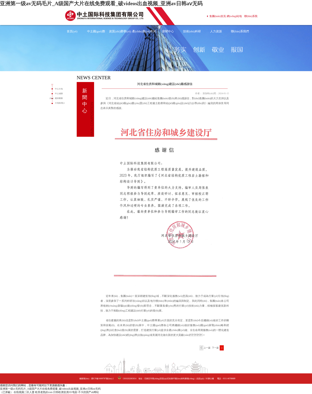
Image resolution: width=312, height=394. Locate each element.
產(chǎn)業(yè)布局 (144, 31)
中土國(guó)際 (96, 31)
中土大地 (59, 89)
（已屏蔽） (6, 392)
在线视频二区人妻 (24, 392)
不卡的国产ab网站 (88, 392)
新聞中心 (168, 31)
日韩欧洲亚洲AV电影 (65, 392)
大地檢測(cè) (60, 103)
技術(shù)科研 (192, 31)
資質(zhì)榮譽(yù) (120, 31)
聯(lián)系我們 (240, 31)
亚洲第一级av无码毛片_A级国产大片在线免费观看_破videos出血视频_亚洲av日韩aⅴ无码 (101, 3)
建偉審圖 (59, 98)
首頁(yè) (72, 31)
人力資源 (216, 31)
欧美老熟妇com (43, 392)
